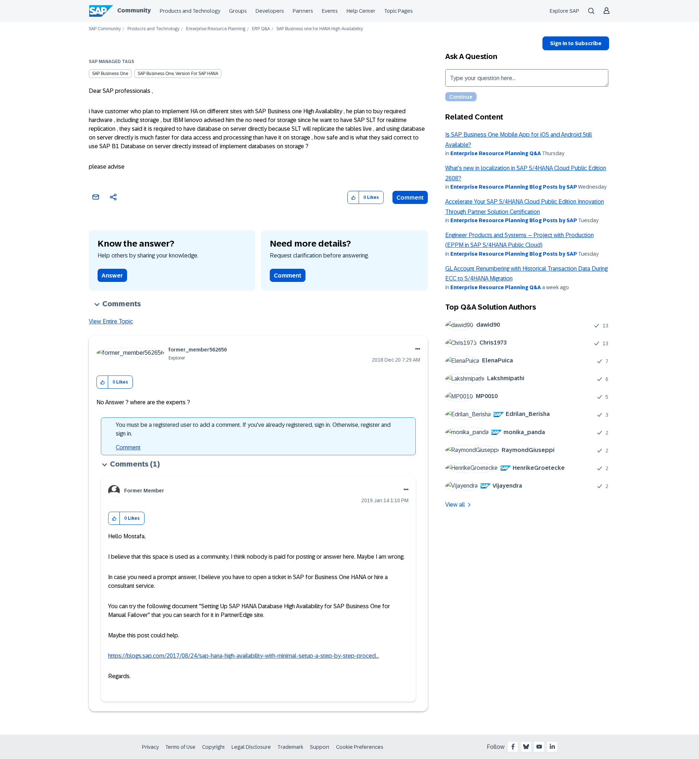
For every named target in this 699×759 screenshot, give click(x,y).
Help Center (361, 11)
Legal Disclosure (251, 747)
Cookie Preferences (359, 747)
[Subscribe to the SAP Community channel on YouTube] (539, 747)
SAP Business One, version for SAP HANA (178, 73)
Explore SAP (564, 11)
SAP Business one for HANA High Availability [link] (319, 29)
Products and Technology (190, 11)
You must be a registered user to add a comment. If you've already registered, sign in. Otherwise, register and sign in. (253, 429)
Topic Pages (398, 11)
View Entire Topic (111, 321)
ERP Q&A (261, 29)
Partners (303, 11)
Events (330, 11)
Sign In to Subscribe (575, 43)
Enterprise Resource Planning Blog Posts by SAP (513, 187)
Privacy (150, 747)
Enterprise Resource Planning (215, 29)
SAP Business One (110, 73)
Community (134, 10)
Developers (270, 11)
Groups (238, 11)
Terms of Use (180, 747)
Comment (410, 197)
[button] (353, 197)
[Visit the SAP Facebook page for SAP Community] (513, 747)
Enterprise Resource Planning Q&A (495, 153)
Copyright (213, 747)
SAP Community (105, 29)
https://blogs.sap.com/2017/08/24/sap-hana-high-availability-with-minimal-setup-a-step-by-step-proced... (243, 656)
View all (455, 505)
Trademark (290, 747)
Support (319, 747)
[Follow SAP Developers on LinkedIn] (552, 747)
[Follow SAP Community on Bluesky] (526, 747)
